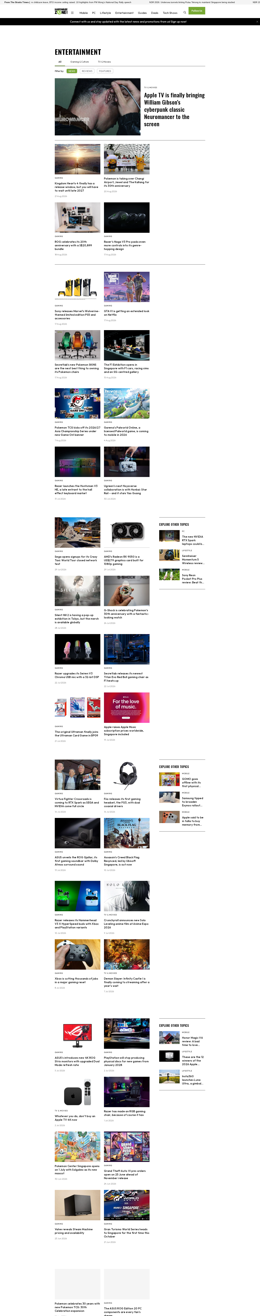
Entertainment (124, 13)
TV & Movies (104, 61)
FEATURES (105, 71)
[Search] (184, 12)
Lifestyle (105, 13)
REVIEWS (87, 71)
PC (94, 13)
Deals (154, 13)
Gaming (59, 178)
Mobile (84, 13)
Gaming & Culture (79, 61)
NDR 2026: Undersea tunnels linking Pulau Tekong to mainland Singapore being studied (118, 2)
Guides (142, 13)
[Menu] (72, 13)
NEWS (71, 71)
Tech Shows (170, 13)
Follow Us (197, 10)
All (59, 61)
